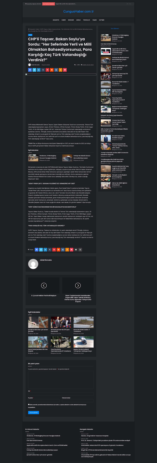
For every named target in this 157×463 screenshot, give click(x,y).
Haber (64, 20)
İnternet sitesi (66, 398)
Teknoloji (86, 20)
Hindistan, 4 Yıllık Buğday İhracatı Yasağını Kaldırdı (120, 37)
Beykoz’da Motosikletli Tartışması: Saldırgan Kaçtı (83, 350)
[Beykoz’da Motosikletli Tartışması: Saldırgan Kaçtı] (84, 342)
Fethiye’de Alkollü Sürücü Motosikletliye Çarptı (120, 58)
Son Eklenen (115, 28)
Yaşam (94, 20)
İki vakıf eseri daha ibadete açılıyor (118, 137)
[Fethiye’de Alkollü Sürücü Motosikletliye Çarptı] (67, 158)
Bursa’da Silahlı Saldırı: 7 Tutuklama (82, 330)
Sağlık (78, 20)
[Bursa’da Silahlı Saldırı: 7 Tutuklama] (84, 322)
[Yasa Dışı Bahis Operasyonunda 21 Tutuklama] (61, 342)
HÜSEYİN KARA (35, 65)
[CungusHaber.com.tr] (78, 11)
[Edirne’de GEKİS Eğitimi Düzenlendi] (106, 185)
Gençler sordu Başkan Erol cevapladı (119, 176)
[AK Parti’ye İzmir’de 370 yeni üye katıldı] (61, 322)
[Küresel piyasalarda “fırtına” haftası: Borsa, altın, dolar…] (106, 146)
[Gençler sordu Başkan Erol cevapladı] (106, 177)
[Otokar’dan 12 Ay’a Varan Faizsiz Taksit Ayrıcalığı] (106, 122)
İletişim (101, 20)
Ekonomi (71, 20)
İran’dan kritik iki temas (108, 44)
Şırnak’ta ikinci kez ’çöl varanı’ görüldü (38, 330)
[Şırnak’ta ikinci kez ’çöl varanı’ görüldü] (38, 322)
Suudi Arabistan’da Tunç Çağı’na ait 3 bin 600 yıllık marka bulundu (120, 168)
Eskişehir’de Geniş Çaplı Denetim (112, 115)
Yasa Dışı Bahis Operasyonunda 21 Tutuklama (61, 350)
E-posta (31, 398)
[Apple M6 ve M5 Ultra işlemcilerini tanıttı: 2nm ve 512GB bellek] (106, 51)
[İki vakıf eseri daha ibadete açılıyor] (106, 138)
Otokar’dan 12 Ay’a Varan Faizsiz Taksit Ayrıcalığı (119, 122)
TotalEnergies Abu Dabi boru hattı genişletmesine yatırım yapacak (112, 160)
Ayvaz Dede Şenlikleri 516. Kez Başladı (38, 350)
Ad (29, 391)
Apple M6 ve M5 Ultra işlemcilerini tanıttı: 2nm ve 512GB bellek (73, 4)
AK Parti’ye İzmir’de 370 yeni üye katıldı (60, 330)
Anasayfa (56, 20)
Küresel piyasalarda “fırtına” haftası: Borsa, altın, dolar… (120, 146)
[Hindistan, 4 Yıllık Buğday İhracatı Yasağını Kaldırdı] (33, 158)
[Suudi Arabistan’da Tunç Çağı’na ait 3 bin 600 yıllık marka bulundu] (106, 168)
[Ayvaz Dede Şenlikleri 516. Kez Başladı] (38, 342)
